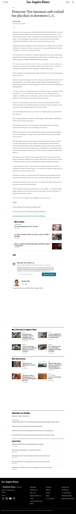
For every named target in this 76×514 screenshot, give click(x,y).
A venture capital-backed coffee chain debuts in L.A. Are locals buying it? (55, 335)
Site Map (3, 492)
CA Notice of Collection (31, 510)
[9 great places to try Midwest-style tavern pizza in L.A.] (16, 364)
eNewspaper (33, 487)
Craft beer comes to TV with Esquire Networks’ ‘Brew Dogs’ (29, 211)
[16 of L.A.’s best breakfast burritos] (42, 376)
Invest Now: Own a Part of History (36, 502)
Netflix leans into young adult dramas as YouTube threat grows (27, 426)
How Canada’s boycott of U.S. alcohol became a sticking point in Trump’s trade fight (54, 349)
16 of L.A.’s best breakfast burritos (54, 378)
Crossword (48, 487)
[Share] (14, 28)
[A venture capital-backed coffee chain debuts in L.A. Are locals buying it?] (42, 335)
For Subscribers (17, 224)
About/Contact (65, 487)
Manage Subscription (67, 495)
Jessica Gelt (26, 281)
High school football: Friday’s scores (20, 416)
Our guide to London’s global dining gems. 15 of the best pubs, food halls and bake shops (29, 378)
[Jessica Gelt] (16, 282)
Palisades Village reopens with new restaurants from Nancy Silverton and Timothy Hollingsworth (55, 366)
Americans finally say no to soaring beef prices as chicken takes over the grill (31, 461)
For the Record (65, 490)
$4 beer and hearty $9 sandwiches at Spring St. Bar (26, 207)
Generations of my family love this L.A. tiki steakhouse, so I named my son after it (32, 467)
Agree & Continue (49, 274)
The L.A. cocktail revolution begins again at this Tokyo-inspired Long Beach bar (32, 245)
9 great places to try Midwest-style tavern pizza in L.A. (29, 365)
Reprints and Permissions (68, 498)
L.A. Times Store (50, 498)
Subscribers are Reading (21, 413)
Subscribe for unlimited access (7, 490)
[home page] (38, 2)
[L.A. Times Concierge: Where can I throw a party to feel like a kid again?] (57, 237)
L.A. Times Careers (66, 492)
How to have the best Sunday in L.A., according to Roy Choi (26, 450)
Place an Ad (33, 492)
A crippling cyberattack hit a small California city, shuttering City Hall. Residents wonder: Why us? (36, 421)
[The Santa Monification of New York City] (57, 227)
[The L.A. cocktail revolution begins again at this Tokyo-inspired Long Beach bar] (57, 246)
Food (13, 7)
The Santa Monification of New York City (26, 227)
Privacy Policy (24, 510)
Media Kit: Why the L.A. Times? (35, 497)
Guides (47, 495)
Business (24, 344)
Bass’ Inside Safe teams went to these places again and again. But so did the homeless (33, 435)
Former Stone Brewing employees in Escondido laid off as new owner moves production (29, 349)
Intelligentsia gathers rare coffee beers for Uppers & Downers (29, 216)
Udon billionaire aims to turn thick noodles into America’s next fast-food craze (31, 455)
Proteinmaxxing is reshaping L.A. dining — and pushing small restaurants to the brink (28, 336)
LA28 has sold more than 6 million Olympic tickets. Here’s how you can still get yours (32, 430)
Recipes (48, 492)
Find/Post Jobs (33, 490)
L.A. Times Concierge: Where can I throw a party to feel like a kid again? (32, 235)
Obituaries (48, 490)
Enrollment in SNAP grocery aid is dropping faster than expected (27, 444)
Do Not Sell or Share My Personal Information (44, 510)
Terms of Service (34, 267)
